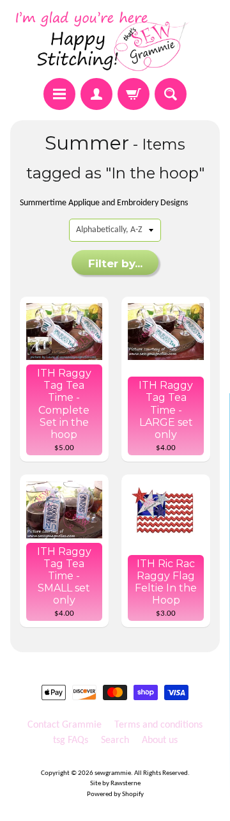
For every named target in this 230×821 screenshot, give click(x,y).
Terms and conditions (158, 725)
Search (115, 740)
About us (160, 740)
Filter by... (115, 263)
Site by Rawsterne (115, 783)
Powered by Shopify (115, 794)
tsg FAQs (70, 740)
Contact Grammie (64, 725)
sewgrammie (113, 773)
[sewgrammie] (115, 41)
